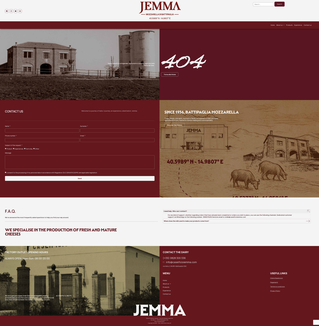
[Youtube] (15, 11)
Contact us (308, 25)
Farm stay (29, 149)
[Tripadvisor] (20, 11)
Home (273, 25)
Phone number (10, 136)
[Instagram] (11, 11)
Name (7, 126)
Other (37, 149)
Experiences (19, 149)
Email (82, 136)
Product (9, 149)
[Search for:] (263, 4)
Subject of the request (13, 145)
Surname (83, 126)
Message (8, 153)
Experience (298, 25)
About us (279, 25)
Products (289, 25)
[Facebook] (7, 11)
